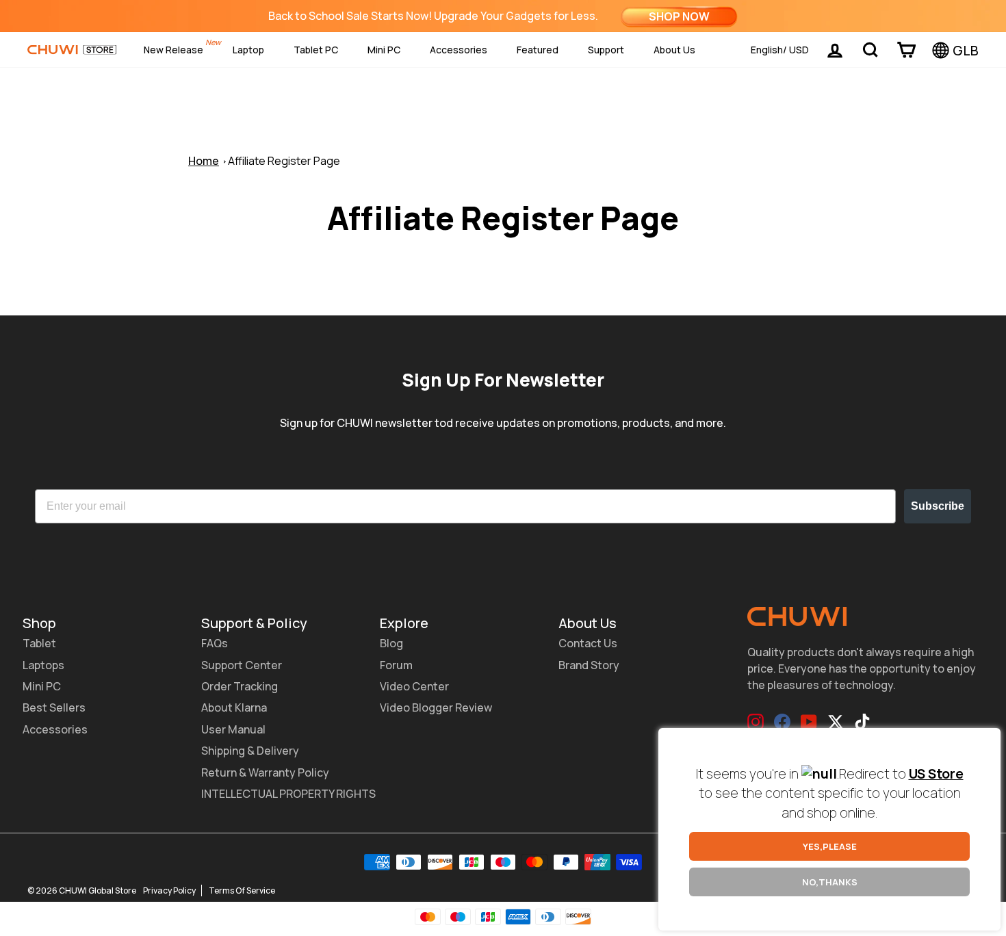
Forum (396, 665)
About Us (674, 49)
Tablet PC (316, 49)
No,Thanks (829, 882)
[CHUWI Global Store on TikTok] (862, 722)
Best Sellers (54, 707)
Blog (391, 643)
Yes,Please (830, 846)
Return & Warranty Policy (265, 772)
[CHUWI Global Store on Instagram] (755, 722)
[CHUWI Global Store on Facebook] (782, 722)
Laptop (248, 49)
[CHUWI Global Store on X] (835, 722)
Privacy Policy (169, 890)
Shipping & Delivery (250, 750)
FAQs (214, 643)
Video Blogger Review (436, 707)
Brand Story (588, 665)
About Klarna (234, 707)
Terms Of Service (242, 890)
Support (606, 49)
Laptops (43, 665)
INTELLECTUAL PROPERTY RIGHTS (288, 793)
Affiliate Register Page (284, 160)
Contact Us (587, 643)
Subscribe (937, 506)
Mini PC (383, 49)
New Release (173, 49)
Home (203, 160)
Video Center (414, 686)
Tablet (39, 643)
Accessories (458, 49)
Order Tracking (239, 686)
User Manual (233, 729)
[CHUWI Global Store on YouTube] (809, 722)
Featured (537, 49)
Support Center (241, 665)
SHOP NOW (679, 16)
